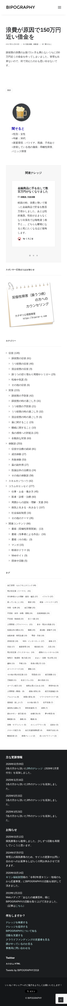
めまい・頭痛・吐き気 (46, 658)
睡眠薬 (11, 719)
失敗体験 (28, 44)
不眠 (22, 663)
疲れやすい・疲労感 (16, 714)
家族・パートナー (49, 602)
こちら (19, 905)
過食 (52, 641)
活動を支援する (14, 935)
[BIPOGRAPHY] (20, 7)
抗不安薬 (48, 702)
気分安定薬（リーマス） (19, 591)
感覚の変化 (34, 691)
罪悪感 (36, 675)
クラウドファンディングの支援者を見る (28, 939)
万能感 (11, 680)
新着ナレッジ (28, 736)
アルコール (13, 697)
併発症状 (12, 641)
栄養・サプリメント (16, 725)
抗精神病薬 (43, 613)
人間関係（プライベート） (20, 624)
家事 (44, 708)
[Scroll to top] (60, 999)
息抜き (54, 725)
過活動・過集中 (48, 630)
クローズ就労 (14, 730)
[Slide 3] (37, 255)
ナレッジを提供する (17, 926)
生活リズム (27, 680)
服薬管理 (24, 647)
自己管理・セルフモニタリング (21, 585)
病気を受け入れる (35, 686)
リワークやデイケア (49, 697)
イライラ (47, 597)
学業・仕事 (13, 608)
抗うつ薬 (33, 619)
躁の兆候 (43, 680)
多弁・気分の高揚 (46, 624)
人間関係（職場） (15, 691)
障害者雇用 (31, 708)
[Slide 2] (33, 255)
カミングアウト (38, 725)
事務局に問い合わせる (18, 948)
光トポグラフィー (48, 736)
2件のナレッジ (35, 768)
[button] (59, 7)
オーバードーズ (15, 669)
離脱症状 (12, 736)
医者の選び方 (38, 663)
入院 (51, 647)
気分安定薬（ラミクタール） (20, 652)
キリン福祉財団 (14, 877)
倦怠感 (38, 647)
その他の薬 (33, 702)
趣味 (11, 663)
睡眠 (31, 630)
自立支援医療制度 (33, 730)
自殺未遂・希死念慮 (17, 636)
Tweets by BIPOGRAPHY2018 (22, 970)
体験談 (36, 44)
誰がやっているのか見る (19, 943)
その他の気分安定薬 (17, 675)
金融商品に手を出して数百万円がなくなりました (33, 190)
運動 (31, 669)
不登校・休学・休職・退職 (20, 613)
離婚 (34, 719)
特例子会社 (52, 730)
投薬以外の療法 (15, 630)
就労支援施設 (51, 691)
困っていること (15, 602)
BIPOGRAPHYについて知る (21, 930)
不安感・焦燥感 (15, 619)
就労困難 (50, 675)
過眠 (23, 719)
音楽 (11, 647)
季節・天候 (38, 636)
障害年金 (54, 686)
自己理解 (29, 608)
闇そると (48, 44)
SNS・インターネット (33, 641)
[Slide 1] (30, 255)
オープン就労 (14, 686)
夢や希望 (50, 714)
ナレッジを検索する (17, 922)
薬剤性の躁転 (14, 708)
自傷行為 (35, 714)
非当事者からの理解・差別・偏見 (22, 597)
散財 (9, 90)
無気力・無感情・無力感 (19, 658)
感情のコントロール (49, 652)
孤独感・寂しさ (15, 702)
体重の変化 (29, 697)
